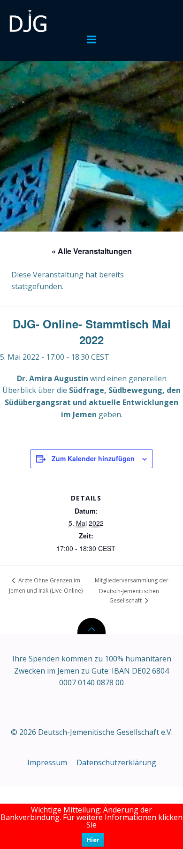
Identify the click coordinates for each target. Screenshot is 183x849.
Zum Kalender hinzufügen (93, 458)
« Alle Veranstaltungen (92, 251)
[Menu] (91, 40)
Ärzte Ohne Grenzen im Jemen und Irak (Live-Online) (46, 585)
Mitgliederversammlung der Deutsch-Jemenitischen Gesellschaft (131, 590)
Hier (92, 839)
